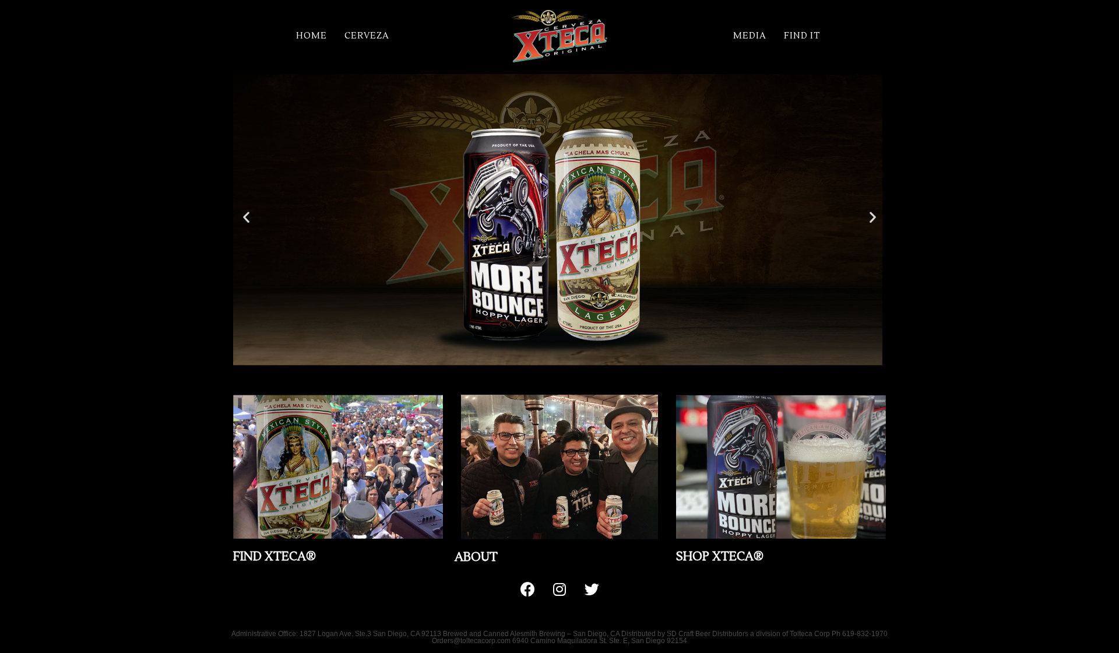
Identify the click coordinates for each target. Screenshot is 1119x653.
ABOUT (476, 557)
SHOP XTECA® (719, 556)
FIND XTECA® (274, 556)
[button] (549, 373)
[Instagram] (559, 589)
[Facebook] (527, 589)
